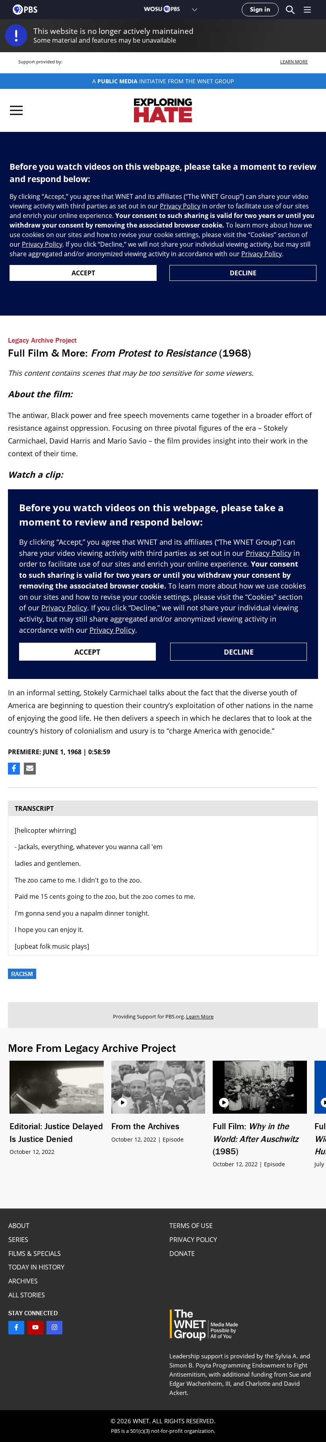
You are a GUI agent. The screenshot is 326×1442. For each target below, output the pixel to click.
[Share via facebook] (14, 769)
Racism (22, 974)
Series (18, 1239)
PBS (25, 9)
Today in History (36, 1267)
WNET (141, 1421)
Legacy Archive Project (42, 340)
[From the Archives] (158, 1087)
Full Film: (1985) (255, 1139)
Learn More (199, 1016)
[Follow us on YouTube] (35, 1327)
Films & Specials (34, 1253)
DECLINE (243, 273)
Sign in (260, 9)
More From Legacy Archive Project (92, 1048)
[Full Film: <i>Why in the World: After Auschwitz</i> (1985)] (260, 1087)
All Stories (26, 1295)
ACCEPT (83, 273)
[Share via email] (30, 769)
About (18, 1225)
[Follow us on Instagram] (54, 1327)
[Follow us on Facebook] (16, 1327)
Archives (23, 1281)
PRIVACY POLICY (193, 1239)
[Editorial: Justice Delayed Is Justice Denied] (57, 1087)
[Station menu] (195, 10)
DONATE (182, 1253)
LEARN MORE (294, 62)
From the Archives (145, 1126)
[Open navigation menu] (307, 9)
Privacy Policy (180, 206)
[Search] (290, 9)
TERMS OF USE (191, 1225)
